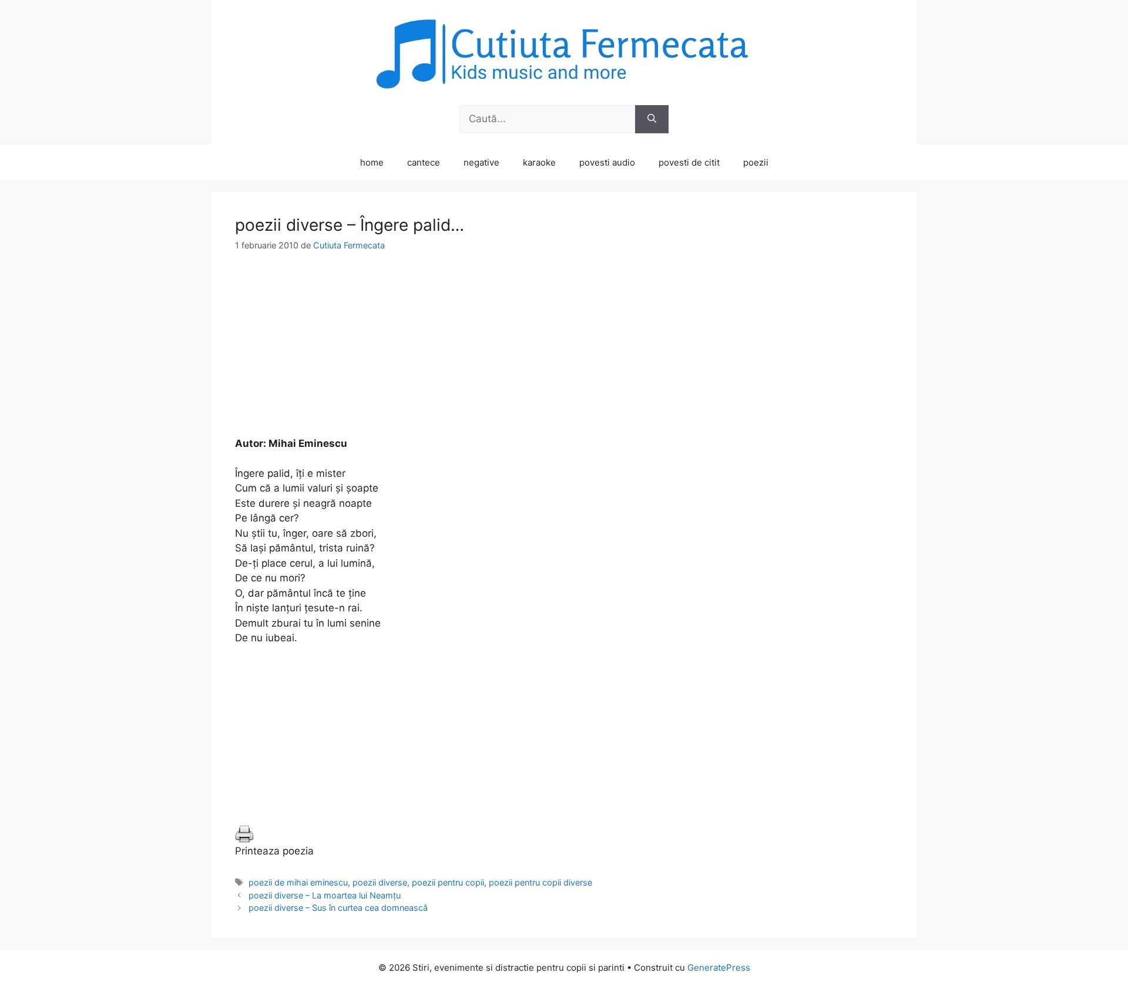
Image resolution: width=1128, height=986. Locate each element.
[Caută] (652, 119)
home (372, 162)
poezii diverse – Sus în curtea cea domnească (338, 908)
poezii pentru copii (448, 882)
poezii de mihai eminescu (298, 882)
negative (481, 162)
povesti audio (607, 162)
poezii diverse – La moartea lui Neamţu (325, 895)
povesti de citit (689, 162)
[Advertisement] (564, 354)
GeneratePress (718, 967)
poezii (755, 162)
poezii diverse (379, 882)
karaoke (539, 162)
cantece (423, 162)
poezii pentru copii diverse (540, 882)
